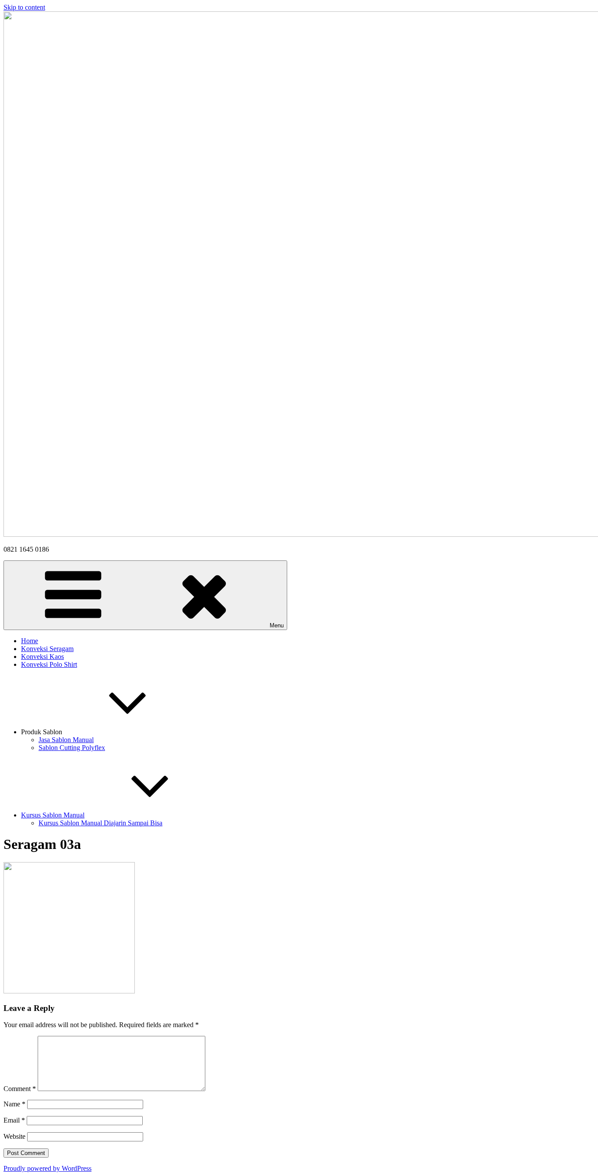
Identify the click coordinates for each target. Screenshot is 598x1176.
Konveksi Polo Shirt (49, 664)
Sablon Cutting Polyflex (72, 747)
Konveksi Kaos (42, 656)
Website (14, 1136)
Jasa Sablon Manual (66, 739)
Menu (277, 625)
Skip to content (24, 7)
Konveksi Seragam (47, 648)
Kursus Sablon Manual (52, 815)
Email (14, 1120)
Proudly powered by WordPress (47, 1168)
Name (14, 1104)
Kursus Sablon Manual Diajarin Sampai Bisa (100, 823)
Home (29, 640)
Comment (20, 1088)
